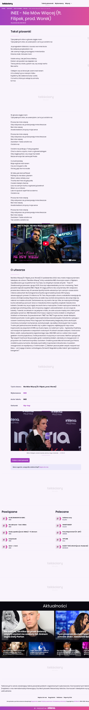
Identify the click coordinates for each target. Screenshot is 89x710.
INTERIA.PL (76, 701)
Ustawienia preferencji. (59, 701)
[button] (47, 3)
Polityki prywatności (46, 701)
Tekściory (9, 8)
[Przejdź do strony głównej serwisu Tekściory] (7, 3)
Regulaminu (34, 701)
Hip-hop (25, 8)
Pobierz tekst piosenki (20, 460)
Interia (3, 8)
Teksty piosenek (18, 8)
